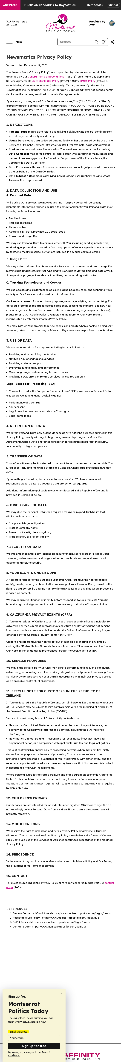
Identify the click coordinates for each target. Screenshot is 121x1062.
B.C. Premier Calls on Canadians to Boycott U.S (42, 5)
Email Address (18, 1031)
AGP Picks (10, 5)
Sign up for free (34, 1046)
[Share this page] (112, 42)
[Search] (96, 42)
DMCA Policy (87, 81)
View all (113, 4)
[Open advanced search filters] (104, 42)
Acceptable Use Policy (45, 81)
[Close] (61, 993)
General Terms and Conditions (46, 76)
